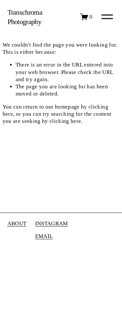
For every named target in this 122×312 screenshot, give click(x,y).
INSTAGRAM (51, 223)
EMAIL (44, 236)
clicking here (65, 121)
